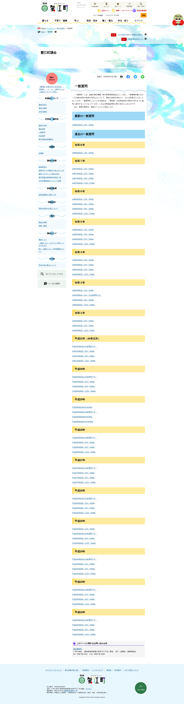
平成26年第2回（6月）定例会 (83, 503)
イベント (138, 20)
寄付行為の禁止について (47, 265)
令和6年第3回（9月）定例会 (83, 209)
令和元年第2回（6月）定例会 (83, 351)
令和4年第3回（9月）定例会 (83, 270)
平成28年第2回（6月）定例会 (83, 442)
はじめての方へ (81, 5)
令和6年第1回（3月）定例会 (83, 199)
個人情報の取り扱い (72, 670)
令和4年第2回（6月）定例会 (83, 265)
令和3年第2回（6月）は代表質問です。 (87, 295)
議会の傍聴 (43, 222)
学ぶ (76, 20)
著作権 (108, 670)
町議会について (52, 98)
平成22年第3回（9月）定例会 (83, 630)
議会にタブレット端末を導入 (49, 174)
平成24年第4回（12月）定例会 (84, 574)
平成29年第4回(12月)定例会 (82, 422)
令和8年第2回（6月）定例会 (83, 125)
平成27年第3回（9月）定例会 (83, 478)
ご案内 (52, 216)
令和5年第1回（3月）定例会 (83, 230)
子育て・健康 (60, 20)
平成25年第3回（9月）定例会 (83, 538)
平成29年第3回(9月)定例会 (82, 417)
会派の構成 (43, 112)
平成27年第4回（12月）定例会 (84, 482)
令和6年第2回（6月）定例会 (83, 204)
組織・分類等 (140, 6)
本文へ (79, 3)
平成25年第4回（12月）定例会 (84, 543)
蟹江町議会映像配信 (46, 139)
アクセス (89, 689)
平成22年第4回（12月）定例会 (84, 634)
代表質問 (42, 136)
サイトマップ (81, 7)
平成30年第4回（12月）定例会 (84, 391)
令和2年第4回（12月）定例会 (83, 330)
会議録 (52, 147)
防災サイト (106, 10)
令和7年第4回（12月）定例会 (83, 183)
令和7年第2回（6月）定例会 (83, 174)
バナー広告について (131, 670)
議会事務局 (77, 649)
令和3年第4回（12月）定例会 (83, 305)
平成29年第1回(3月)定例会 (82, 407)
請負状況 (52, 202)
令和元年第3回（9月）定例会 (83, 356)
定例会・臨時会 (52, 119)
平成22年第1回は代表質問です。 (84, 620)
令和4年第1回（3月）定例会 (83, 260)
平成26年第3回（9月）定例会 (83, 508)
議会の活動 (52, 161)
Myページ (118, 6)
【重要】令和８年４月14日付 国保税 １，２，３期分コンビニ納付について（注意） (52, 89)
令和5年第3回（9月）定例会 (83, 239)
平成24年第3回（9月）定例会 (83, 569)
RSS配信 (117, 670)
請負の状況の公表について (48, 208)
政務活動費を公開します (47, 195)
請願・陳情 (43, 226)
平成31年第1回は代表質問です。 (84, 346)
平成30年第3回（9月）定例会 (83, 386)
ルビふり (106, 6)
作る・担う (123, 20)
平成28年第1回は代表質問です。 (84, 438)
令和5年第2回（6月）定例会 (83, 234)
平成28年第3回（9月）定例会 (83, 447)
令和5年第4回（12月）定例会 (83, 244)
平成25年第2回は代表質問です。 (84, 534)
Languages (95, 6)
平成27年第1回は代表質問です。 (84, 468)
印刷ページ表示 (121, 76)
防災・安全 (92, 20)
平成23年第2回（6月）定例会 (83, 594)
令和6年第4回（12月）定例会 (83, 213)
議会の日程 (43, 125)
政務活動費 (52, 188)
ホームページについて (54, 670)
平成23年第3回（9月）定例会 (83, 599)
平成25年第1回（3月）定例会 (83, 529)
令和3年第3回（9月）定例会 (83, 300)
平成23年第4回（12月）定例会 (84, 604)
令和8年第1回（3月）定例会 (83, 153)
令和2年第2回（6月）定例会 (83, 321)
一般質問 (49, 32)
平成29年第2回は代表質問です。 (84, 412)
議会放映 (42, 129)
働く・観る (107, 20)
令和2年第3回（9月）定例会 (83, 326)
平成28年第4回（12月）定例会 (84, 452)
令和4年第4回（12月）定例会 (83, 274)
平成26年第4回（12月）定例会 (84, 513)
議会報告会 (43, 167)
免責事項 (85, 670)
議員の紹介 (43, 105)
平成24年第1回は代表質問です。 (84, 559)
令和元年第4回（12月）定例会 (83, 361)
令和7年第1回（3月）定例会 (83, 169)
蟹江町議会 (61, 28)
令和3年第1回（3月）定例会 (83, 290)
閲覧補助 (129, 6)
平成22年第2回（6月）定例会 (83, 625)
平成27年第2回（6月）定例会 (83, 473)
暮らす (45, 20)
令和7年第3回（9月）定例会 (83, 178)
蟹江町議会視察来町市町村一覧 (50, 177)
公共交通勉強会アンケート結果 (50, 181)
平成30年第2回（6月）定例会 (83, 382)
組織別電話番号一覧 (70, 691)
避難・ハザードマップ (124, 10)
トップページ (51, 28)
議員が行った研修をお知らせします (51, 170)
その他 (52, 259)
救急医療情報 (142, 10)
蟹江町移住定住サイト (135, 39)
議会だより (52, 233)
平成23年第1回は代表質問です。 (84, 590)
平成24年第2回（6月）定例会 (83, 564)
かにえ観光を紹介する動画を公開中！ (130, 34)
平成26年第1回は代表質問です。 (84, 498)
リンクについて (97, 670)
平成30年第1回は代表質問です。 (84, 377)
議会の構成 (43, 108)
